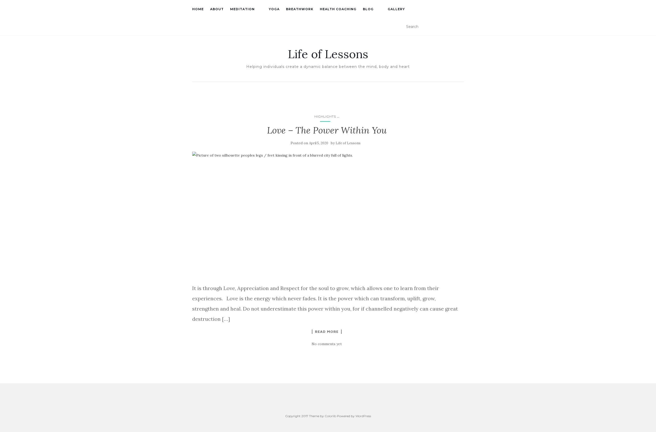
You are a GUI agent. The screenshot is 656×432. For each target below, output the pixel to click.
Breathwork (299, 9)
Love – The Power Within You (327, 130)
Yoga (274, 9)
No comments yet (327, 344)
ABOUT (217, 9)
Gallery (396, 9)
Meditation (242, 9)
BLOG (368, 9)
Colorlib (330, 416)
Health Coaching (338, 9)
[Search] (460, 27)
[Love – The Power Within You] (326, 215)
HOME (198, 9)
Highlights (325, 116)
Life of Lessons (328, 54)
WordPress (363, 416)
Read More (327, 332)
